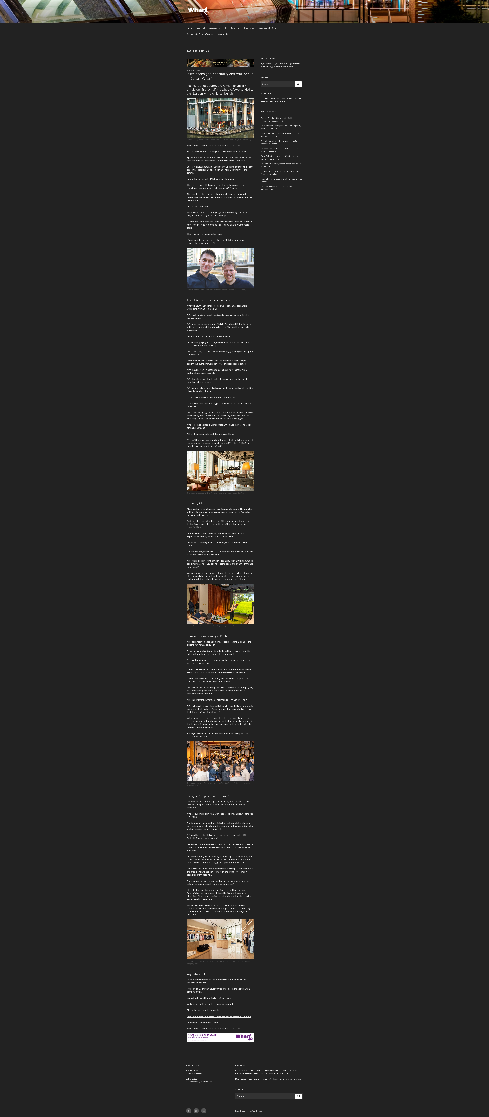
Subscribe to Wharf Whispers (200, 34)
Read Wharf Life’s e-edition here (202, 1022)
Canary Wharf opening (205, 151)
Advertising (214, 28)
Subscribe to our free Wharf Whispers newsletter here (213, 145)
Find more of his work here (290, 1079)
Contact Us (223, 34)
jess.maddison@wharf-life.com (199, 1082)
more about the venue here (208, 1010)
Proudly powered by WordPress (248, 1111)
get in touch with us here (282, 67)
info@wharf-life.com (194, 1073)
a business (210, 240)
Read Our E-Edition (267, 28)
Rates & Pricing (232, 28)
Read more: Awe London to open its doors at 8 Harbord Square (219, 1016)
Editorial (201, 28)
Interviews (249, 28)
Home (189, 28)
